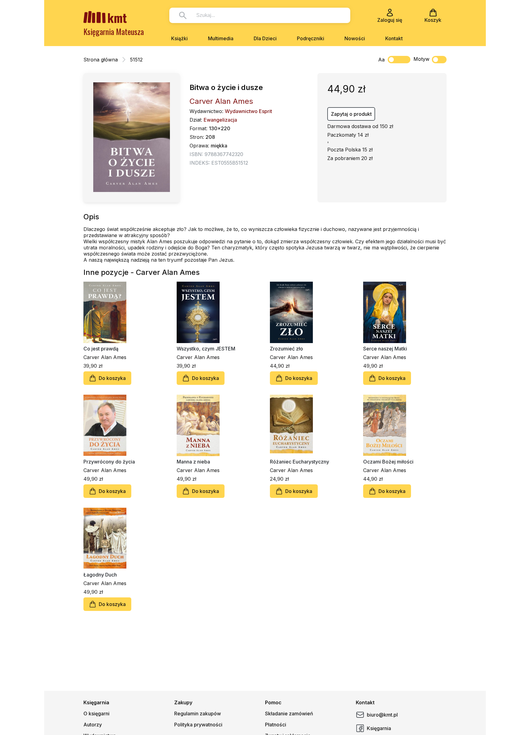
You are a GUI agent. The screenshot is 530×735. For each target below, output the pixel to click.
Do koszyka (112, 378)
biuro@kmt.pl (382, 715)
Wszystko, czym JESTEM (206, 349)
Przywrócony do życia (109, 462)
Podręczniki (310, 38)
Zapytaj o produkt (351, 114)
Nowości (354, 38)
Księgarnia (379, 728)
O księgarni (96, 713)
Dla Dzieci (265, 38)
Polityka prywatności (198, 724)
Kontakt (394, 38)
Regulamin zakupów (197, 713)
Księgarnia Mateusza (113, 31)
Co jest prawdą (100, 349)
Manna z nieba (193, 462)
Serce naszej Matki (385, 349)
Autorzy (92, 724)
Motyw (421, 59)
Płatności (275, 724)
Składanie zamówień (289, 713)
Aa (381, 60)
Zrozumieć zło (286, 349)
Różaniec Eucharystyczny (299, 462)
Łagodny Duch (100, 575)
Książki (179, 38)
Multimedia (220, 38)
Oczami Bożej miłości (388, 462)
